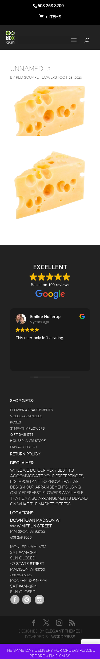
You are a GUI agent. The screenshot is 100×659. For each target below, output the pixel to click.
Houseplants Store (28, 440)
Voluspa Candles (26, 416)
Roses (15, 422)
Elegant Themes (62, 631)
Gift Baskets (21, 434)
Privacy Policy (23, 447)
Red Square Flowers (36, 77)
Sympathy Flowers (27, 428)
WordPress (63, 637)
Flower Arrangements (31, 410)
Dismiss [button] (62, 656)
